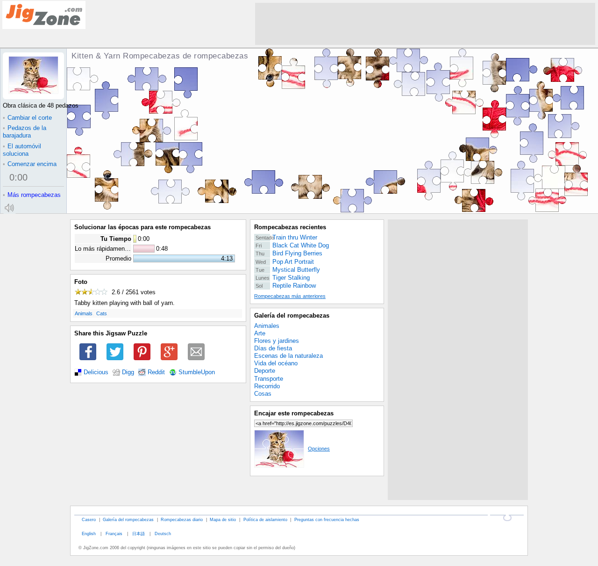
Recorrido (267, 386)
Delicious (96, 372)
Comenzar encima (30, 163)
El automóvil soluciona (22, 150)
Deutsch (163, 533)
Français (114, 533)
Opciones (319, 448)
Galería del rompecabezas (291, 315)
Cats (101, 313)
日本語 (138, 533)
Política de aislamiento (265, 519)
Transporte (268, 378)
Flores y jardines (276, 340)
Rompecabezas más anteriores (290, 296)
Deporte (264, 370)
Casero (89, 519)
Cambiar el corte (27, 117)
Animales (266, 325)
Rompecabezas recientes (290, 227)
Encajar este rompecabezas (294, 413)
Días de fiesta (273, 348)
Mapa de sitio (223, 519)
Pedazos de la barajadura (24, 131)
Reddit (156, 372)
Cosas (262, 393)
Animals (84, 313)
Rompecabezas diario (182, 519)
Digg (128, 372)
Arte (259, 333)
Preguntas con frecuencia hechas (326, 519)
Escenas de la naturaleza (288, 355)
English (89, 533)
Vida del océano (276, 363)
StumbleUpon (196, 372)
